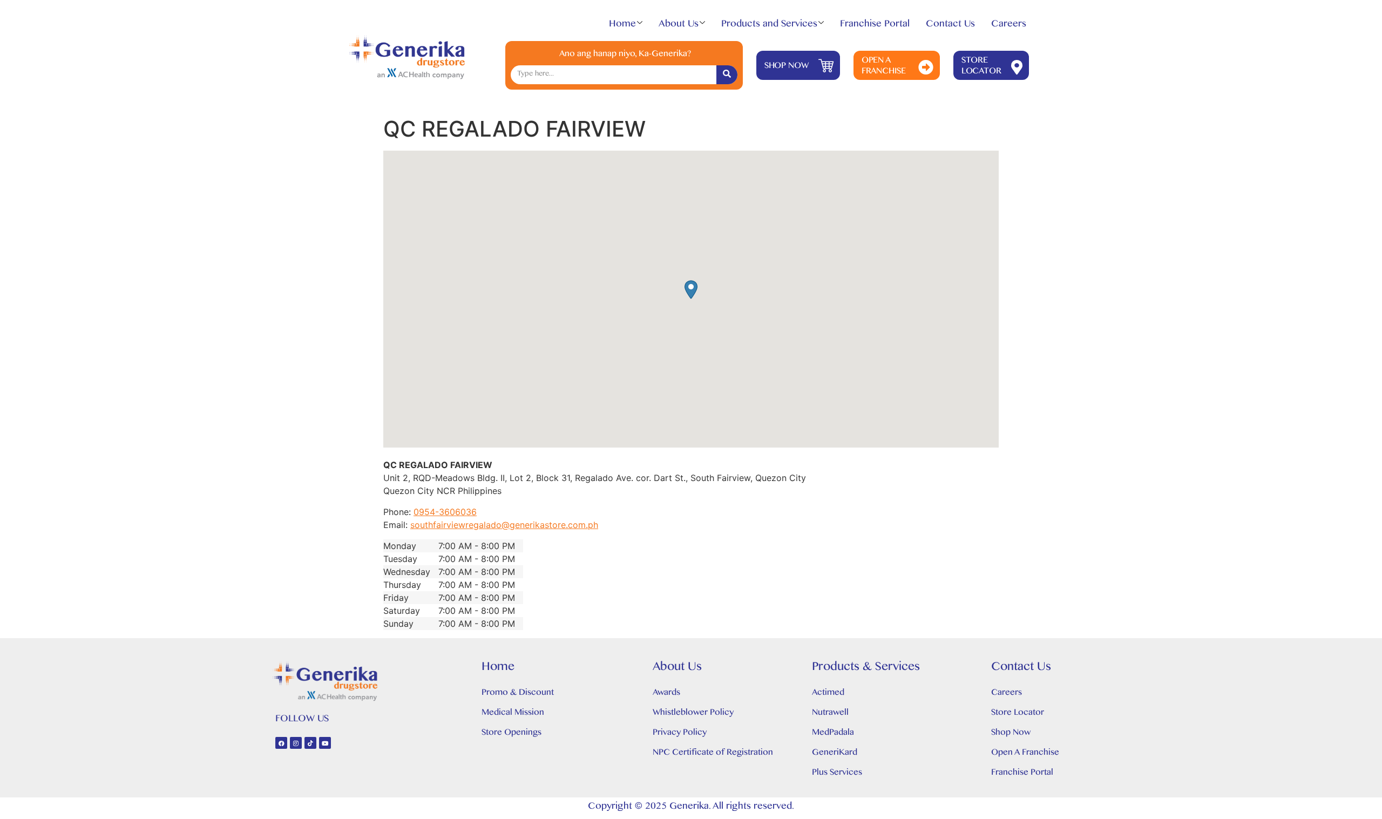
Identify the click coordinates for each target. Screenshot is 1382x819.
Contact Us (950, 26)
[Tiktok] (310, 743)
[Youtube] (325, 743)
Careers (1008, 26)
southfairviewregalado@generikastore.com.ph (504, 524)
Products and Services (769, 26)
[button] (691, 289)
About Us (679, 26)
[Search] (726, 74)
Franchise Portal (875, 26)
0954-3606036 (445, 511)
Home (622, 26)
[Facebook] (281, 743)
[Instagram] (296, 743)
